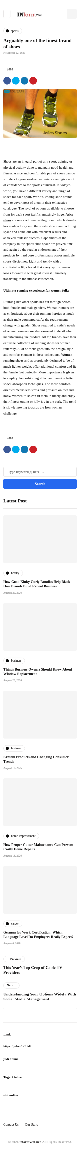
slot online (10, 1095)
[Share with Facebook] (7, 81)
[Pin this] (33, 81)
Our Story (31, 1124)
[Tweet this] (16, 81)
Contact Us (11, 1124)
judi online (10, 1059)
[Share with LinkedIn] (24, 81)
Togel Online (12, 1077)
